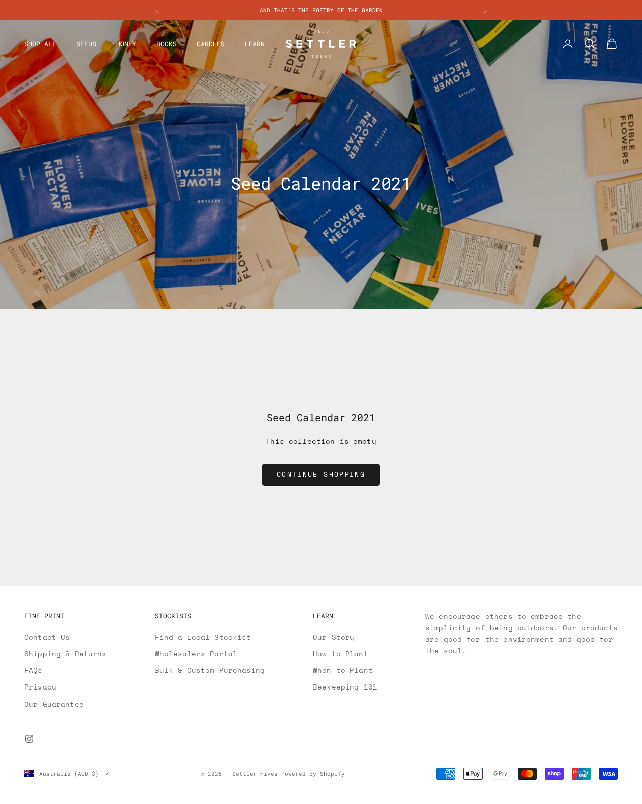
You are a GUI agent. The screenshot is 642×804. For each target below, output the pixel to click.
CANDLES (211, 43)
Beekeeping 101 (345, 686)
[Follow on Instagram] (29, 739)
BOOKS (166, 43)
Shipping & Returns (65, 653)
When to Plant (343, 670)
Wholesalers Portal (196, 653)
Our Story (333, 637)
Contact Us (47, 637)
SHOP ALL (40, 43)
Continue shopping (321, 474)
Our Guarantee (54, 704)
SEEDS (86, 43)
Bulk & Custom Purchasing (210, 670)
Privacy (40, 686)
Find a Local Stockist (203, 637)
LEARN (255, 43)
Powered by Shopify (313, 773)
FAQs (33, 670)
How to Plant (340, 653)
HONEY (126, 43)
